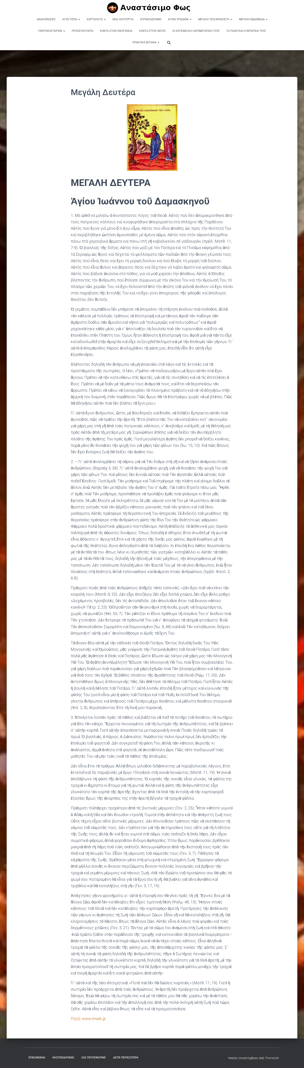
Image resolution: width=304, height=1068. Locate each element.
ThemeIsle (272, 1058)
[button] (79, 19)
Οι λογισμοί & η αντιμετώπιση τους (196, 30)
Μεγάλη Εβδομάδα (252, 19)
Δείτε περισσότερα (125, 1057)
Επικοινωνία (36, 1057)
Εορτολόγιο (95, 19)
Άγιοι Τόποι (70, 19)
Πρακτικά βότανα (144, 42)
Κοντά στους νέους (152, 30)
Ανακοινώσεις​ (46, 19)
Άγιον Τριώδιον (178, 19)
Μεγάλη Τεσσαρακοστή (214, 19)
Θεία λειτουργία (123, 19)
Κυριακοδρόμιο (150, 19)
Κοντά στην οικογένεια (116, 30)
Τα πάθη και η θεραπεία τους (246, 30)
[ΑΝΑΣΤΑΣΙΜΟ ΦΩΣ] (152, 7)
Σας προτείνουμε (93, 1057)
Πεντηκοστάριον (50, 30)
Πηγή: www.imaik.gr (89, 1018)
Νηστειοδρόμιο (63, 1057)
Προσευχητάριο (82, 30)
